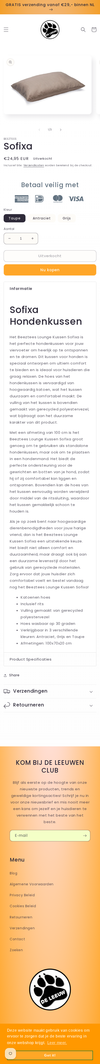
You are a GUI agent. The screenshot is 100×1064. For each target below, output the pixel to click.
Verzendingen (22, 928)
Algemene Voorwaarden (32, 884)
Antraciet (42, 218)
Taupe (14, 218)
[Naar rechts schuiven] (60, 129)
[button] (6, 29)
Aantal (9, 229)
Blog (13, 873)
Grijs (67, 218)
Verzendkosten (34, 165)
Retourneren (21, 917)
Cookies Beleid (23, 906)
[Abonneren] (84, 835)
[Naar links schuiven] (39, 129)
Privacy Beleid (22, 895)
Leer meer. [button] (57, 1043)
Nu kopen (50, 269)
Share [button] (14, 675)
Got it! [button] (50, 1055)
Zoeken (16, 950)
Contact (17, 939)
